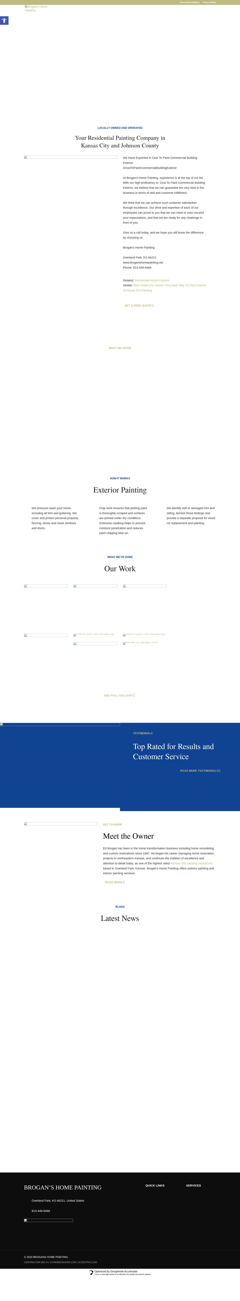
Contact (176, 18)
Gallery (146, 18)
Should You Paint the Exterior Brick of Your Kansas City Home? (76, 1018)
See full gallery (118, 695)
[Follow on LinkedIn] (206, 1257)
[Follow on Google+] (213, 1257)
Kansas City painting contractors (191, 863)
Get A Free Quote (38, 55)
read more (114, 882)
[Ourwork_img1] (95, 586)
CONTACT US (118, 1130)
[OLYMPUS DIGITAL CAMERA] (95, 644)
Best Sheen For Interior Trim (152, 285)
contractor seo (35, 1262)
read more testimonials (199, 770)
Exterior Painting (56, 431)
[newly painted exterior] (93, 633)
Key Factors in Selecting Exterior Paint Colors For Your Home (75, 979)
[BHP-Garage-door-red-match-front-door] (140, 642)
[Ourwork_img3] (145, 586)
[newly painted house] (144, 633)
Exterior (129, 18)
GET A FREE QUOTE (203, 18)
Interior (111, 18)
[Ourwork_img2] (46, 586)
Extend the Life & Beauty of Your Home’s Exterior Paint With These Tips (83, 941)
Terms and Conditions (189, 2)
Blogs (161, 18)
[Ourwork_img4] (46, 636)
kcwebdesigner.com (63, 1262)
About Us (94, 18)
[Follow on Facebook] (200, 1257)
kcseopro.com (87, 1262)
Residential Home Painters (152, 280)
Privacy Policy (209, 2)
